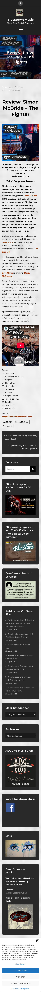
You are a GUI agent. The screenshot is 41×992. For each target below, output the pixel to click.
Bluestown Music (21, 19)
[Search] (33, 469)
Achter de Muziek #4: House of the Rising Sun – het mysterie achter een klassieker (19, 623)
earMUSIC (7, 422)
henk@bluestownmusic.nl (16, 893)
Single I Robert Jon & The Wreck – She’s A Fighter (22, 447)
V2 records (7, 426)
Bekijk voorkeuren (20, 983)
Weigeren (21, 977)
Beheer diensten (20, 964)
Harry (10, 87)
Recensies (16, 90)
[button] (37, 941)
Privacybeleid (24, 989)
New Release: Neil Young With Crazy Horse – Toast (20, 437)
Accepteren (20, 971)
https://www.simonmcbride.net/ (17, 416)
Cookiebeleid (15, 989)
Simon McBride (21, 422)
